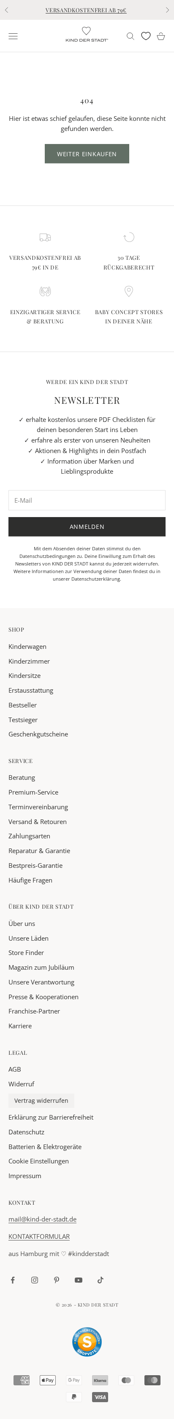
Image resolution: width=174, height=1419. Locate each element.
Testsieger (23, 719)
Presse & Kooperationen (43, 996)
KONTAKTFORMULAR (39, 1236)
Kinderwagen (27, 646)
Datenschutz (26, 1132)
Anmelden (87, 527)
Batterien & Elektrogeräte (45, 1146)
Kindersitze (24, 675)
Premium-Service (33, 792)
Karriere (20, 1026)
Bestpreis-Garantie (35, 865)
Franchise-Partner (34, 1011)
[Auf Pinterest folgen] (56, 1280)
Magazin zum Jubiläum (41, 967)
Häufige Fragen (30, 880)
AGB (14, 1069)
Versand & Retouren (37, 821)
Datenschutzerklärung (95, 579)
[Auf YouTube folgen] (78, 1280)
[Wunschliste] (145, 36)
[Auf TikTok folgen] (100, 1280)
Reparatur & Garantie (39, 850)
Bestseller (22, 705)
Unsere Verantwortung (41, 982)
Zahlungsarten (29, 836)
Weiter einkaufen (87, 154)
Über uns (21, 923)
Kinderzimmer (29, 661)
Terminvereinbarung (38, 807)
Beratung (21, 777)
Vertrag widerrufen (41, 1100)
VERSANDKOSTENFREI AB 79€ (86, 9)
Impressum (24, 1175)
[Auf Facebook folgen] (12, 1280)
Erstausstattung (30, 690)
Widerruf (21, 1084)
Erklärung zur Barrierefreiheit (50, 1117)
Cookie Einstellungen (38, 1161)
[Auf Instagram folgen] (34, 1280)
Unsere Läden (28, 938)
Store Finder (26, 952)
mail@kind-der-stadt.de (42, 1219)
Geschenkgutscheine (38, 734)
